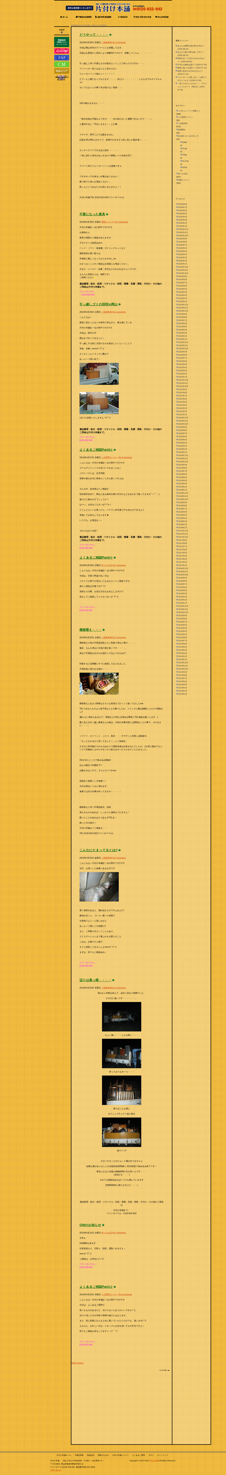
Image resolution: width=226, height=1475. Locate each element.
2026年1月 (182, 226)
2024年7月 (182, 283)
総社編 (184, 167)
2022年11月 (183, 345)
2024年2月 (182, 298)
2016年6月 (182, 587)
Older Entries (77, 1363)
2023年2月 (182, 336)
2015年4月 (182, 631)
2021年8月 (182, 392)
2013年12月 (183, 663)
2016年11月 (183, 571)
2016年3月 (182, 597)
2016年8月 (182, 581)
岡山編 (184, 148)
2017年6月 (182, 549)
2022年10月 (183, 349)
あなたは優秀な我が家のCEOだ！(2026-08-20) (191, 47)
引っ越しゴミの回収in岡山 (99, 304)
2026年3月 (182, 220)
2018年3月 (182, 521)
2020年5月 (182, 440)
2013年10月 (183, 669)
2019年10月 (183, 462)
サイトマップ (162, 1455)
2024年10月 (183, 273)
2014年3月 (182, 653)
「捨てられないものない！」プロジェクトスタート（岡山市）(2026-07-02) (192, 86)
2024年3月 (182, 295)
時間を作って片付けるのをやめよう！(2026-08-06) (191, 60)
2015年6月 (182, 625)
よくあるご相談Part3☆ (96, 449)
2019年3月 (182, 484)
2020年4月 (182, 443)
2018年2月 (182, 524)
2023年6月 (182, 323)
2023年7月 (182, 320)
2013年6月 (182, 681)
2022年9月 (182, 352)
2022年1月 (182, 377)
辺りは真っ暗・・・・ (95, 980)
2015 (102, 25)
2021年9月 (182, 389)
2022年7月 (182, 358)
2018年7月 (182, 509)
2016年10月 (183, 575)
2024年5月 (182, 289)
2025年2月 (182, 261)
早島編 (184, 155)
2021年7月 (182, 396)
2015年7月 (182, 622)
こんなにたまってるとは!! (99, 850)
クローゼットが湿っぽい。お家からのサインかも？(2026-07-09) (192, 78)
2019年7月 (182, 471)
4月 (105, 25)
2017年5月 (182, 553)
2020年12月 (183, 418)
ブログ (151, 1455)
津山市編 (185, 161)
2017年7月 (182, 546)
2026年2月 (182, 223)
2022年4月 (182, 367)
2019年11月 (183, 458)
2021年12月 (183, 380)
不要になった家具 (92, 214)
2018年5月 (182, 515)
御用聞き (182, 130)
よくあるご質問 (138, 1455)
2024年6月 (182, 286)
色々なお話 (106, 565)
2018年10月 (183, 499)
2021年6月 (182, 399)
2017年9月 (182, 540)
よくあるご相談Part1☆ (96, 1286)
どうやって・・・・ (94, 34)
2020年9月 (182, 427)
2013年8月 (182, 675)
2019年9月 (182, 465)
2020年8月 (182, 430)
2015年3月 (182, 634)
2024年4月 (182, 292)
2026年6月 (182, 210)
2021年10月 (183, 386)
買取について (107, 222)
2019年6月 (182, 474)
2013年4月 (182, 688)
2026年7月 (182, 207)
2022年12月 (183, 342)
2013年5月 (182, 685)
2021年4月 (182, 405)
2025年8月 (182, 242)
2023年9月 (182, 314)
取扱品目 (90, 1455)
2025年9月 (182, 239)
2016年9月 (182, 578)
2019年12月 (183, 455)
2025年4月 (182, 254)
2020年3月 (182, 446)
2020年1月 (182, 452)
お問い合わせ (55, 1470)
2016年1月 (182, 603)
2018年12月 (183, 493)
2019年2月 (182, 487)
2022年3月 (182, 371)
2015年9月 (182, 615)
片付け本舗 (154, 1461)
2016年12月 (183, 568)
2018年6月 (182, 512)
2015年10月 (183, 612)
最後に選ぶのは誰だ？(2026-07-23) (192, 68)
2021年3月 (182, 408)
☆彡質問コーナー (109, 457)
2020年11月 (183, 421)
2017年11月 (183, 534)
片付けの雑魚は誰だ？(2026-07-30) (192, 65)
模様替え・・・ (91, 629)
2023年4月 (182, 330)
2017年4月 (182, 556)
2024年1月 (182, 301)
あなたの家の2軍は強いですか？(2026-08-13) (190, 53)
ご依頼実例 (106, 42)
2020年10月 (183, 424)
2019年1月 (182, 490)
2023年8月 (182, 317)
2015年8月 (182, 619)
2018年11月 (183, 496)
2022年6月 (182, 361)
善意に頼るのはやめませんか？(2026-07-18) (190, 72)
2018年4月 (182, 518)
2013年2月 (182, 694)
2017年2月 (182, 562)
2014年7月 (182, 641)
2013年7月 (182, 678)
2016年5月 (182, 590)
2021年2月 (182, 411)
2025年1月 (182, 264)
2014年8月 (182, 637)
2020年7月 (182, 433)
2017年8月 (182, 543)
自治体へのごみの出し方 (188, 136)
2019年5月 (182, 477)
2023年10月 (183, 311)
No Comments (119, 42)
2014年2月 (182, 656)
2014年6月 (182, 644)
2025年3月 (182, 257)
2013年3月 (182, 691)
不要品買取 (79, 1455)
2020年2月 (182, 449)
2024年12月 (183, 267)
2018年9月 (182, 502)
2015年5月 (182, 628)
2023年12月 (183, 305)
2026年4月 (182, 217)
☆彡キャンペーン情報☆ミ (189, 111)
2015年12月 (183, 606)
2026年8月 (182, 204)
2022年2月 (182, 374)
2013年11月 (183, 666)
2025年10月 (183, 235)
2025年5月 (182, 251)
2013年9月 (182, 672)
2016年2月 (182, 600)
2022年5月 (182, 364)
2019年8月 (182, 468)
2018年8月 (182, 506)
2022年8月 (182, 355)
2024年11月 (183, 270)
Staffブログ (96, 25)
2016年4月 (182, 593)
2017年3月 (182, 559)
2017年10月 (183, 537)
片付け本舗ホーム (63, 1455)
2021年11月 (183, 383)
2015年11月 (183, 609)
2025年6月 (182, 248)
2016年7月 (182, 584)
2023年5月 (182, 327)
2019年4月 (182, 480)
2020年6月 (182, 436)
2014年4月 (182, 650)
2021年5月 (182, 402)
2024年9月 (182, 276)
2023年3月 (182, 333)
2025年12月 (183, 229)
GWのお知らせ (90, 1225)
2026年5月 (182, 213)
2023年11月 (183, 308)
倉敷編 (184, 142)
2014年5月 (182, 647)
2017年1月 (182, 565)
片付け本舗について (120, 1455)
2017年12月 (183, 531)
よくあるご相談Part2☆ (96, 557)
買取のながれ (103, 1455)
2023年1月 (182, 339)
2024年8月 (182, 279)
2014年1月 (182, 659)
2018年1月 (182, 528)
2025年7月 (182, 245)
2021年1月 (182, 414)
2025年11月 (183, 232)
